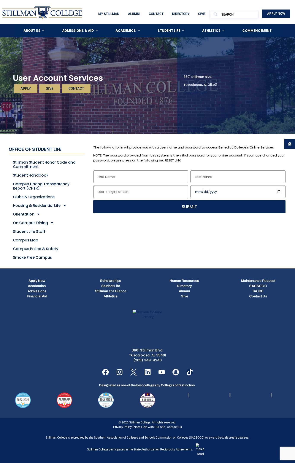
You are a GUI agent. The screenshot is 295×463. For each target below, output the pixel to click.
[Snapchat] (175, 372)
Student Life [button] (169, 30)
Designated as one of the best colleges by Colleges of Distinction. (147, 385)
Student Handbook (30, 175)
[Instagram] (119, 372)
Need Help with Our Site (149, 427)
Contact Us (174, 427)
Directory (180, 14)
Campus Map (25, 240)
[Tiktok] (189, 372)
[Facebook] (105, 372)
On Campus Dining (30, 222)
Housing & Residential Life (37, 205)
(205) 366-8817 (196, 93)
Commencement (257, 30)
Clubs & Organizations (34, 197)
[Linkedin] (147, 372)
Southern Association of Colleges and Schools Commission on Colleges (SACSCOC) (149, 437)
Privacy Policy (122, 427)
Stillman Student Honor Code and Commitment (44, 164)
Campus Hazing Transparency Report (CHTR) (41, 186)
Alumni (134, 14)
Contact (156, 14)
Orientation (23, 214)
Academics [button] (126, 30)
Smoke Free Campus (32, 257)
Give (201, 14)
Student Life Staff (29, 231)
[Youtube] (161, 372)
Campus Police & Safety (35, 248)
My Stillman (108, 14)
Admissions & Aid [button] (78, 30)
